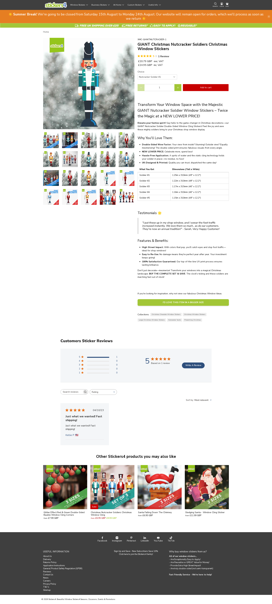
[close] (268, 16)
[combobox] (103, 392)
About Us (47, 556)
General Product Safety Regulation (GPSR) (62, 568)
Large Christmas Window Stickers (152, 320)
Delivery (47, 559)
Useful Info (153, 5)
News (45, 577)
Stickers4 (52, 599)
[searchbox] (71, 391)
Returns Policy (50, 562)
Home (46, 32)
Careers (47, 580)
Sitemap (47, 590)
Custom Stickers (135, 5)
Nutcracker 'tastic (174, 320)
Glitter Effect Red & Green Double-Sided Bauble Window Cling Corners (64, 514)
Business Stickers (99, 5)
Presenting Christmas (192, 320)
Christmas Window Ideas (209, 293)
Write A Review (193, 365)
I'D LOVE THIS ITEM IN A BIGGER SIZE (183, 302)
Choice (141, 71)
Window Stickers (77, 5)
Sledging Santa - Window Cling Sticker (205, 512)
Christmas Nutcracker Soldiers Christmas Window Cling (111, 514)
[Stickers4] (56, 5)
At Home (117, 5)
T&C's (46, 587)
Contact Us (48, 574)
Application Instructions (54, 565)
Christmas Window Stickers (194, 314)
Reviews (47, 571)
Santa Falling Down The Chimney (155, 512)
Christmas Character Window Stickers (166, 314)
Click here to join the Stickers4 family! (136, 554)
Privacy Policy (49, 584)
